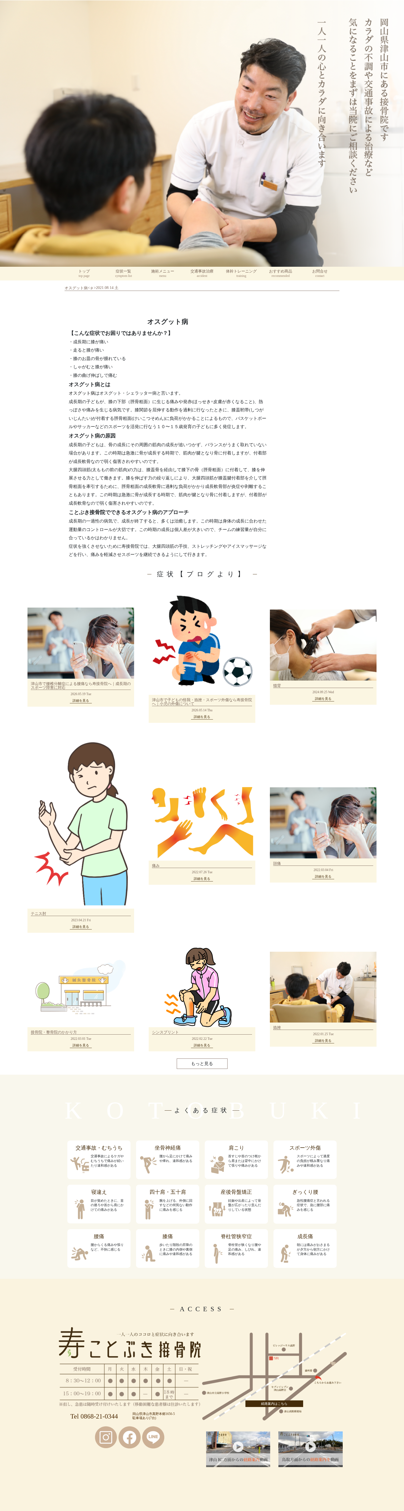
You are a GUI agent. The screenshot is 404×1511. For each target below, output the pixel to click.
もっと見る (202, 1063)
